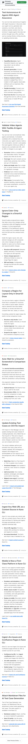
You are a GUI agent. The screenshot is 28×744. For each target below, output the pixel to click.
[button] (14, 15)
